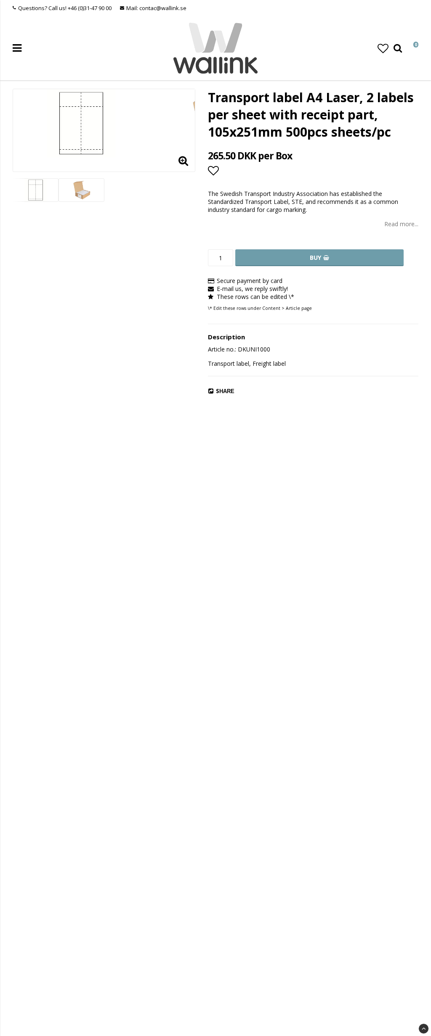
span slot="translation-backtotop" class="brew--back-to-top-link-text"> (423, 1028)
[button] (383, 48)
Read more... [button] (401, 224)
